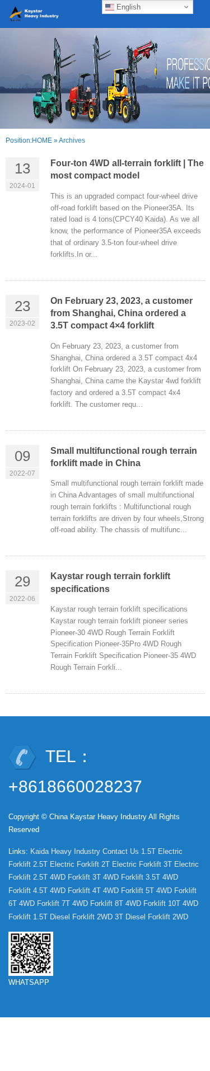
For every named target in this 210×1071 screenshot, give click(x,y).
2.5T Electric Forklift (66, 864)
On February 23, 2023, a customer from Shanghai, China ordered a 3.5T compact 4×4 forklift (121, 313)
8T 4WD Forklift (140, 903)
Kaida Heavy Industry (65, 851)
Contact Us (120, 851)
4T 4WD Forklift (117, 890)
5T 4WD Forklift (171, 890)
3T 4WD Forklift (117, 877)
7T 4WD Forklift (87, 903)
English (127, 7)
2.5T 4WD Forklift (61, 877)
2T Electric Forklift (131, 864)
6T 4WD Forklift (33, 903)
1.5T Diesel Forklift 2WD (73, 917)
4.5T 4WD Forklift (61, 890)
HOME (42, 140)
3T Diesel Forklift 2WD (151, 917)
